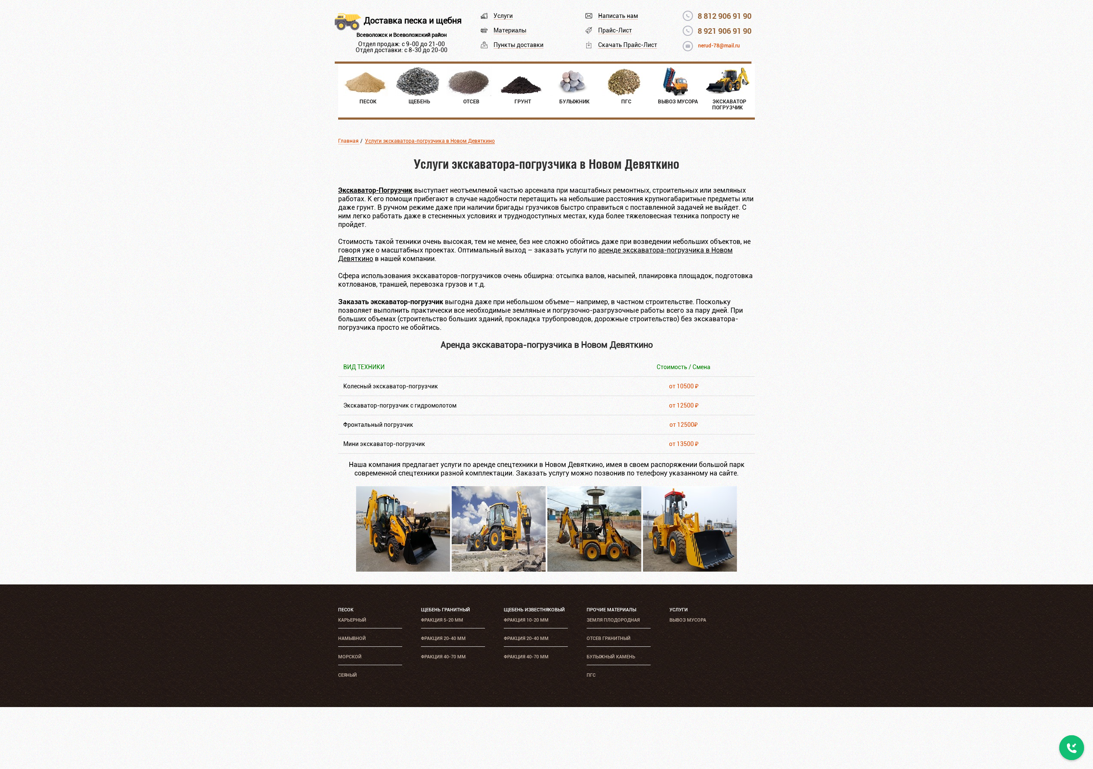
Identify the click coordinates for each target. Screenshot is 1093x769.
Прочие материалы (611, 610)
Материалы (510, 30)
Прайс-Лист (615, 30)
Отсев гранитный (609, 638)
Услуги (503, 15)
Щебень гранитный (445, 610)
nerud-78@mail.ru (719, 46)
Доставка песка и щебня (413, 20)
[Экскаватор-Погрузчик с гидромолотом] (499, 569)
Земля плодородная (613, 620)
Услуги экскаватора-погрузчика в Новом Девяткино (430, 141)
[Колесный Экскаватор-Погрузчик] (403, 569)
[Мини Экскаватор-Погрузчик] (594, 569)
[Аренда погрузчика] (690, 569)
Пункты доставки (519, 44)
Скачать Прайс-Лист (627, 44)
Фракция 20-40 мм (443, 638)
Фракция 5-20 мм (442, 620)
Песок (346, 610)
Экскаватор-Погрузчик (375, 189)
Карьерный (352, 620)
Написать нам (618, 15)
